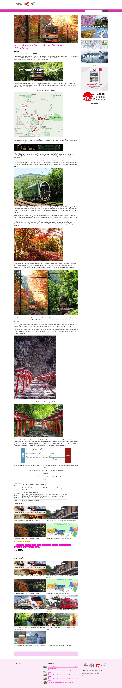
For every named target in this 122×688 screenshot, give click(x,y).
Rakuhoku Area (18, 547)
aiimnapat (35, 53)
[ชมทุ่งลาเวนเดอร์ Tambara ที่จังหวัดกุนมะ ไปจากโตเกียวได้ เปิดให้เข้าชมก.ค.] (45, 671)
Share (15, 550)
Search (105, 11)
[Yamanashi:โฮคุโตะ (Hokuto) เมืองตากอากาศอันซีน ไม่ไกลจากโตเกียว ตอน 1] (45, 679)
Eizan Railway (20, 545)
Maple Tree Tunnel (46, 545)
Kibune (33, 545)
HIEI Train (28, 545)
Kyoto (38, 545)
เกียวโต (37, 547)
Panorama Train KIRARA (65, 545)
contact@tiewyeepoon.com (94, 675)
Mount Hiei (55, 545)
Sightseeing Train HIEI (28, 547)
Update (27, 541)
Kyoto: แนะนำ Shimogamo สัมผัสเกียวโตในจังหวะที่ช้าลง (60, 682)
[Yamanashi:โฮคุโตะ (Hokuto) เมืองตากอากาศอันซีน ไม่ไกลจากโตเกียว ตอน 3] (45, 675)
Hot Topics (21, 541)
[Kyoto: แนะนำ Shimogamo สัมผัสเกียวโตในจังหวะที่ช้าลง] (45, 683)
